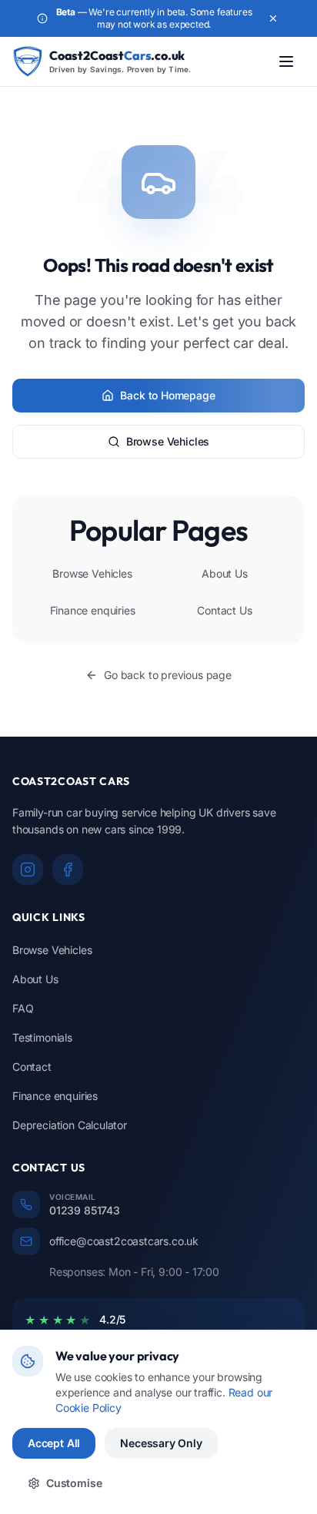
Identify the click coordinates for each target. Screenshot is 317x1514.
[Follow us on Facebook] (67, 869)
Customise (74, 1482)
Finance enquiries (92, 610)
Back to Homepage (167, 395)
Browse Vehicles (167, 441)
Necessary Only (161, 1442)
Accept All (54, 1442)
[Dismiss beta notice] (273, 18)
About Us (225, 573)
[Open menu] (286, 61)
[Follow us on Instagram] (27, 869)
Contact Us (224, 610)
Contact (32, 1066)
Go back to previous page (168, 674)
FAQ (22, 1008)
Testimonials (42, 1037)
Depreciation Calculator (69, 1124)
